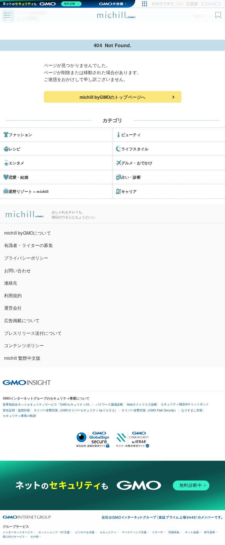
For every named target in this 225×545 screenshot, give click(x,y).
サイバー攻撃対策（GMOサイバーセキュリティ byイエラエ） (76, 410)
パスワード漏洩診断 (109, 404)
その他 (34, 536)
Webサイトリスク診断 (142, 404)
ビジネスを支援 (84, 532)
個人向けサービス (14, 536)
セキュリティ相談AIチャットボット (185, 404)
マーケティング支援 (134, 532)
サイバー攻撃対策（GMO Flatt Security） (150, 410)
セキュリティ (108, 532)
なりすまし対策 (192, 410)
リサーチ (157, 532)
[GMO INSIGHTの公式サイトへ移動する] (27, 382)
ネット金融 (192, 532)
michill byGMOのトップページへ (112, 97)
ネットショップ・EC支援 (54, 532)
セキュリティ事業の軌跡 (19, 415)
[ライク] (219, 13)
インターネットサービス (18, 532)
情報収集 (173, 532)
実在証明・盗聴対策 (16, 410)
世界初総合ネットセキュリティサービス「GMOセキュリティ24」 (47, 404)
